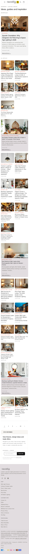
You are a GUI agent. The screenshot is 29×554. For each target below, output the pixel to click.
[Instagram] (5, 478)
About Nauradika (5, 522)
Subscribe (20, 453)
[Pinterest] (8, 478)
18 (20, 426)
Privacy (2, 545)
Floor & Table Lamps (6, 488)
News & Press (4, 524)
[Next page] (24, 426)
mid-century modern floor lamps (18, 533)
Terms (2, 547)
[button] (4, 2)
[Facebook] (2, 478)
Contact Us (3, 500)
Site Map (3, 515)
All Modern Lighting (5, 494)
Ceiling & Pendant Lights (7, 486)
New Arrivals (4, 490)
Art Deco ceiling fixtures (6, 534)
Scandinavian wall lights (22, 531)
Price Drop (3, 492)
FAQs (2, 502)
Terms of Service (5, 512)
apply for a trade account (20, 538)
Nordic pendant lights (6, 533)
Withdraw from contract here (7, 508)
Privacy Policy (4, 510)
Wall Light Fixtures (5, 484)
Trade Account (4, 520)
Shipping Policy (4, 504)
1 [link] (4, 426)
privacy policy (18, 457)
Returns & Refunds (5, 506)
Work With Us (4, 526)
